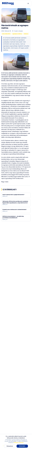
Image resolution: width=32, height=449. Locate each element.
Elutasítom (10, 446)
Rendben (22, 446)
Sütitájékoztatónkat (18, 442)
